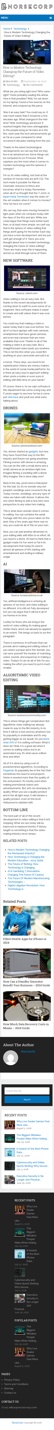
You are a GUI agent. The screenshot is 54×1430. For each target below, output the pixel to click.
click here (13, 397)
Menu (4, 17)
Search (27, 1099)
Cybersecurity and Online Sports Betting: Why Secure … (32, 1164)
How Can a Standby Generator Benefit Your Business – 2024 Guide (26, 983)
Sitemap (9, 1388)
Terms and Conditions (16, 1384)
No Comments (34, 85)
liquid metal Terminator (16, 196)
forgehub (8, 770)
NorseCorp (17, 1423)
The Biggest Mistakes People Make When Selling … (32, 1137)
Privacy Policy (12, 1379)
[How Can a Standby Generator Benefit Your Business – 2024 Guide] (27, 963)
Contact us (10, 1392)
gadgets (33, 451)
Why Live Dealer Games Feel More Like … (33, 1123)
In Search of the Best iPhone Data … (32, 1150)
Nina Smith (11, 81)
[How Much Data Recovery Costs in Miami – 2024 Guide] (27, 1006)
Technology (13, 85)
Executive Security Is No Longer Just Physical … (30, 1178)
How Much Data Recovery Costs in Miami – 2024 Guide (26, 1026)
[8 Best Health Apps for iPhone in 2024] (27, 921)
